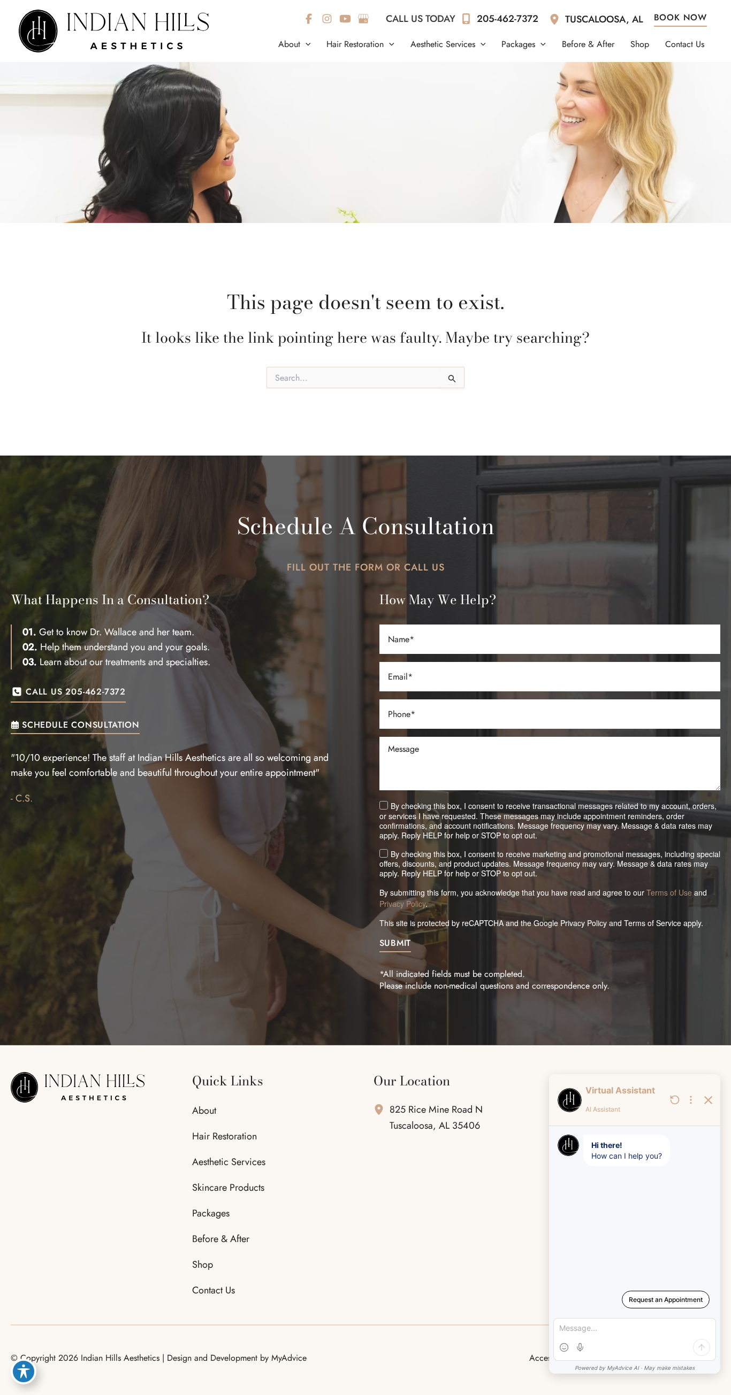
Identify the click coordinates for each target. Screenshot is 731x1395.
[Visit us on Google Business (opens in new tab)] (363, 18)
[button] (305, 44)
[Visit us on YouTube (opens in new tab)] (345, 18)
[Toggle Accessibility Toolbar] (23, 1371)
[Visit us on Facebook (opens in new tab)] (308, 18)
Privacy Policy (402, 903)
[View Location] (557, 18)
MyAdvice (289, 1358)
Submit (395, 944)
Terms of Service (652, 923)
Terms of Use (669, 892)
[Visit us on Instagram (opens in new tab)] (327, 18)
